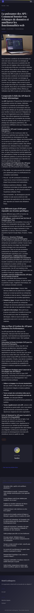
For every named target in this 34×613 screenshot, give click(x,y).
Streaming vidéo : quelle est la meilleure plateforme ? (15, 487)
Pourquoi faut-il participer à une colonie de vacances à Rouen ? (16, 555)
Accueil (3, 5)
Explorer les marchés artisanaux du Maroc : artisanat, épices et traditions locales (16, 504)
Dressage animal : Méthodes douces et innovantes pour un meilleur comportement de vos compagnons (16, 538)
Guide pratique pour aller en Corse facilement (16, 533)
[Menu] (30, 1)
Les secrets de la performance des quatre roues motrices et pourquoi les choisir (17, 550)
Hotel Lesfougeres (8, 580)
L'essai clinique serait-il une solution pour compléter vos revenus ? (15, 499)
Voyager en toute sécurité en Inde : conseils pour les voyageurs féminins (17, 544)
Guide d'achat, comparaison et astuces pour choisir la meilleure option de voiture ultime (16, 566)
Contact (4, 603)
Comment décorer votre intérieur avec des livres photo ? (15, 509)
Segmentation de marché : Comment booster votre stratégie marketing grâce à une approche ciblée (17, 493)
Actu (8, 5)
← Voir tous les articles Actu (10, 467)
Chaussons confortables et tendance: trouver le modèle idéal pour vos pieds (16, 560)
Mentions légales (6, 600)
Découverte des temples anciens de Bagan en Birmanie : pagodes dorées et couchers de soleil (17, 515)
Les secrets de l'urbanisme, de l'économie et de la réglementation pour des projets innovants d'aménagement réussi (16, 521)
